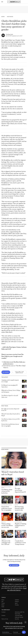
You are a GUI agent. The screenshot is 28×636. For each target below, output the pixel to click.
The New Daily (9, 34)
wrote (16, 307)
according (20, 319)
